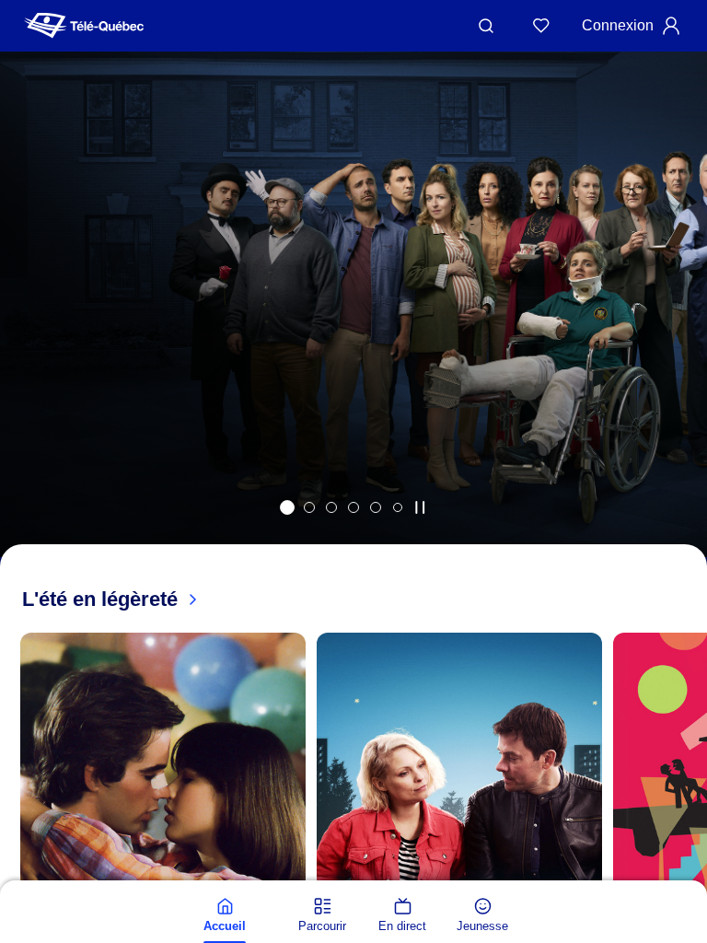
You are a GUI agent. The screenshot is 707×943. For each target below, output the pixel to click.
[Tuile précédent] (18, 875)
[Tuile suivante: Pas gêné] (680, 328)
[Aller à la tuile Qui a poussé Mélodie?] (287, 507)
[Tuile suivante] (688, 875)
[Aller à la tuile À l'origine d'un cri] (353, 507)
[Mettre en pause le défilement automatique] (419, 507)
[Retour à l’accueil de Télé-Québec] (83, 25)
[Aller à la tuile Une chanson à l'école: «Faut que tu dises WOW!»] (397, 507)
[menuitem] (224, 915)
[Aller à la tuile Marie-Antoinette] (309, 507)
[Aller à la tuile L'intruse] (375, 507)
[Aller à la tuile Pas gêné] (331, 507)
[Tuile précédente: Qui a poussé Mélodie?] (27, 328)
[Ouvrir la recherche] (486, 26)
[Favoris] (541, 26)
